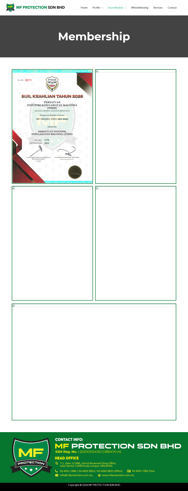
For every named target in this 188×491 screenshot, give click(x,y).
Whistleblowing (139, 7)
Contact (172, 7)
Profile (96, 7)
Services (158, 7)
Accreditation (115, 7)
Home (84, 7)
